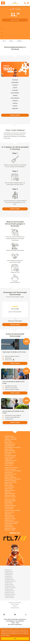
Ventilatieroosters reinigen (11, 460)
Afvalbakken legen (9, 436)
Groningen (15, 90)
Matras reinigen (8, 483)
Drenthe (15, 105)
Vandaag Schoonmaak (10, 587)
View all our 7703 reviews (15, 321)
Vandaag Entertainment (10, 581)
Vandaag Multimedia (9, 586)
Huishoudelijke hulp (9, 445)
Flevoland (15, 79)
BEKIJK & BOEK (15, 115)
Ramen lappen (8, 453)
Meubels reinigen (9, 449)
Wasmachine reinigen (10, 529)
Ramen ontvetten (9, 488)
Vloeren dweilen (8, 525)
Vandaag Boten (8, 576)
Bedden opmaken (9, 442)
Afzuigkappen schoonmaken (11, 467)
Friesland (15, 85)
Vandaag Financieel (9, 592)
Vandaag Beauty (8, 574)
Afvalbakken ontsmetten (10, 437)
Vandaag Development (10, 594)
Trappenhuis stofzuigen (10, 518)
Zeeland (15, 95)
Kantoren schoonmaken (10, 477)
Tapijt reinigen (8, 513)
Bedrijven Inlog (15, 607)
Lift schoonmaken (9, 508)
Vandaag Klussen (9, 571)
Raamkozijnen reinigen (10, 452)
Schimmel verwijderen (10, 457)
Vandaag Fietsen (9, 582)
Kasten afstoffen (8, 502)
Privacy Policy (15, 604)
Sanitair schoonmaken (10, 490)
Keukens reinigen (9, 503)
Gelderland (15, 108)
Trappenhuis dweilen (9, 516)
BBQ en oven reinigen (10, 499)
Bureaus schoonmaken (10, 469)
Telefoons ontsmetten (10, 493)
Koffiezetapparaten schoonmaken (13, 479)
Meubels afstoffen (9, 485)
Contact (15, 606)
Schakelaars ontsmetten (10, 455)
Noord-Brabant (15, 98)
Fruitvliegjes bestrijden (10, 444)
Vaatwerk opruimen (9, 520)
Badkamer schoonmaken (11, 439)
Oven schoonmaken (9, 487)
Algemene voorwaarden (15, 602)
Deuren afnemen (9, 472)
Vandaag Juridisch (9, 584)
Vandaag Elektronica (9, 590)
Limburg (15, 103)
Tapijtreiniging (8, 492)
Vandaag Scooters (9, 589)
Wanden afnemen (9, 465)
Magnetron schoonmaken (11, 482)
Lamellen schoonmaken (10, 480)
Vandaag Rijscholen (9, 579)
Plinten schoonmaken (10, 450)
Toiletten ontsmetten (9, 515)
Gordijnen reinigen (9, 475)
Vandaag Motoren (9, 577)
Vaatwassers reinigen (10, 495)
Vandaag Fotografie (9, 597)
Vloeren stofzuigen (9, 463)
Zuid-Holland (15, 82)
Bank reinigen (8, 440)
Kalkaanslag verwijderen (10, 500)
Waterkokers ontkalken (10, 496)
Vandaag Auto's (8, 569)
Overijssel (15, 100)
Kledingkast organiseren (10, 505)
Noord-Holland (15, 92)
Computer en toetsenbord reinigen (13, 470)
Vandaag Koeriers (9, 573)
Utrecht (15, 87)
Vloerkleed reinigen (9, 526)
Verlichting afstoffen (9, 462)
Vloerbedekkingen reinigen (11, 523)
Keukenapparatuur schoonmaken (12, 447)
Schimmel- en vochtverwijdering (12, 510)
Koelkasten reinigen (9, 507)
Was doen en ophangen (10, 528)
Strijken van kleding (9, 512)
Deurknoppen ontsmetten (11, 474)
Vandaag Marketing (9, 595)
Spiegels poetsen (9, 458)
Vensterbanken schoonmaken (12, 521)
